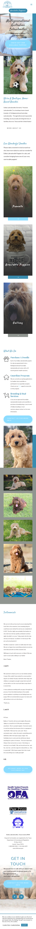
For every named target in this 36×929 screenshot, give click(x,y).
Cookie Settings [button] (15, 925)
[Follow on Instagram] (21, 896)
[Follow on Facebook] (14, 896)
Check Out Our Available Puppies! (18, 44)
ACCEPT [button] (24, 925)
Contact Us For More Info (18, 419)
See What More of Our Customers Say (18, 769)
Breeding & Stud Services (18, 394)
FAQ (20, 386)
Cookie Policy (6, 925)
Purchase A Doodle (19, 357)
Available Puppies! (18, 10)
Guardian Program (20, 375)
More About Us (14, 128)
